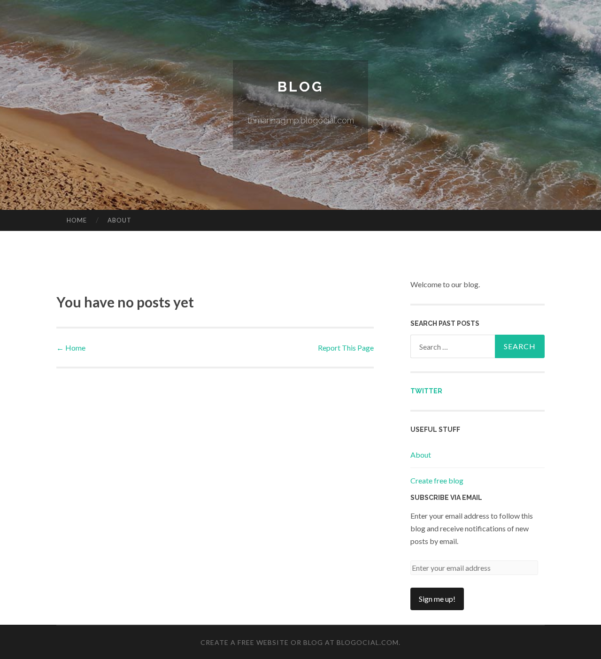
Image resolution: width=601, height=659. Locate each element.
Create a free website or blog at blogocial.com (299, 642)
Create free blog (436, 480)
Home (77, 220)
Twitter (426, 391)
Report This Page (346, 347)
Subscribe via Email (446, 497)
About (119, 220)
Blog (300, 86)
